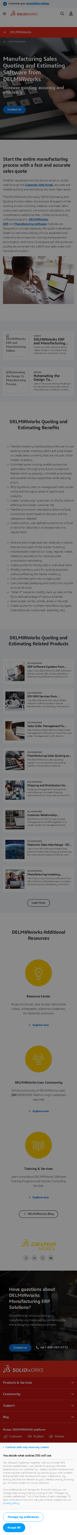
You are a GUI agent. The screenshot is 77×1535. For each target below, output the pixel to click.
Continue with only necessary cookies (27, 1447)
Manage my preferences (23, 1516)
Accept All (14, 1527)
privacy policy (11, 1503)
